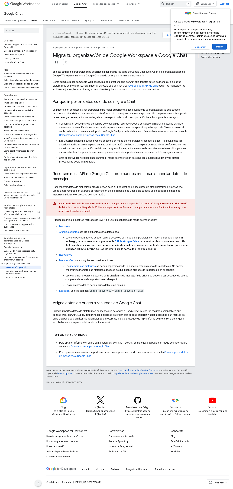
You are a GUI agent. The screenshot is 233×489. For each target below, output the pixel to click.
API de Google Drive (127, 241)
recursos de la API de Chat (143, 85)
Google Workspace (80, 47)
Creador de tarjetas (128, 20)
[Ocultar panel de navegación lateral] (38, 483)
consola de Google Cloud (121, 446)
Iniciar (219, 46)
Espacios (64, 290)
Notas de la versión (55, 446)
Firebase (115, 469)
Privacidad (67, 482)
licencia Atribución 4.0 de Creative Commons (138, 370)
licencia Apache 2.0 (66, 373)
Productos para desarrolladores (62, 441)
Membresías (66, 260)
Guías (34, 20)
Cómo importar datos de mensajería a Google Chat (87, 135)
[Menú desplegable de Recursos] (139, 4)
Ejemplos (90, 20)
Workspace (31, 4)
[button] (20, 55)
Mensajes (64, 226)
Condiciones (52, 482)
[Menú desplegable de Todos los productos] (119, 4)
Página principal (59, 3)
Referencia (49, 20)
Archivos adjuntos (69, 231)
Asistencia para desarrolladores (62, 451)
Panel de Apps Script (119, 441)
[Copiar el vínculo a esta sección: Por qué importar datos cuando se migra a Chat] (138, 102)
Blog (173, 436)
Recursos (131, 3)
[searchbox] (21, 30)
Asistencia (106, 20)
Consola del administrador (122, 436)
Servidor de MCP (70, 20)
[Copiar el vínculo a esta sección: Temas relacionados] (90, 335)
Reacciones (65, 254)
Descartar (200, 46)
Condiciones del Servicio (58, 456)
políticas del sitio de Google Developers (134, 373)
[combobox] (175, 4)
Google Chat (80, 3)
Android (86, 469)
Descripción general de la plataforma (64, 436)
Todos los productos (104, 3)
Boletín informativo (180, 441)
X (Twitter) (176, 446)
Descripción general (15, 20)
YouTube (175, 451)
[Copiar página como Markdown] (66, 62)
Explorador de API (117, 451)
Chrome (100, 469)
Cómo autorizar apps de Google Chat (89, 346)
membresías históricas (83, 266)
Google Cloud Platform (137, 469)
